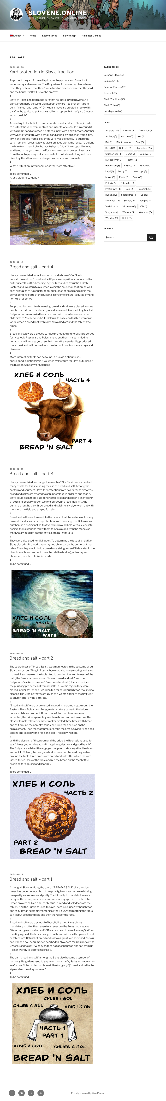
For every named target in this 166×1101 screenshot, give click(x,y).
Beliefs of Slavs (111, 74)
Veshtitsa (111, 206)
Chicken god (113, 153)
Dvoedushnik (113, 159)
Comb (130, 153)
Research (108, 93)
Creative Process (113, 87)
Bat (108, 142)
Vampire (145, 200)
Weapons (145, 212)
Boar (140, 142)
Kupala (145, 165)
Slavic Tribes (110, 105)
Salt (144, 194)
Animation (146, 130)
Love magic (139, 171)
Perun (137, 177)
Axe (140, 136)
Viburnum (129, 206)
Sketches (112, 200)
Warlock (128, 212)
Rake (129, 188)
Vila (143, 206)
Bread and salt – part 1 (31, 879)
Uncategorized (111, 111)
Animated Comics (91, 35)
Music (110, 177)
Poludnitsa (127, 183)
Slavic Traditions (112, 99)
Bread (110, 148)
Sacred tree (128, 194)
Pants (123, 177)
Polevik (110, 183)
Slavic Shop (69, 35)
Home (33, 35)
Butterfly (125, 148)
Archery (111, 136)
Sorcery (129, 200)
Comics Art (109, 80)
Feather (131, 159)
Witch (127, 218)
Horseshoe (112, 165)
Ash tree (127, 136)
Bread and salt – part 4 (31, 266)
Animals (129, 130)
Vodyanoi (111, 212)
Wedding (111, 218)
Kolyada (129, 165)
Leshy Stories (49, 35)
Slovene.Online (57, 12)
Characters (144, 148)
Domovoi (146, 153)
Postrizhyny (113, 188)
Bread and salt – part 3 (31, 473)
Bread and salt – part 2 (31, 658)
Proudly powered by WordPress (87, 1093)
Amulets (112, 130)
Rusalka (111, 194)
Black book (123, 142)
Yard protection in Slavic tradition (41, 71)
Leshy (122, 171)
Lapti (109, 171)
